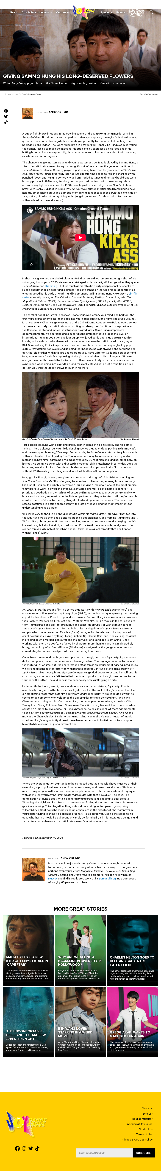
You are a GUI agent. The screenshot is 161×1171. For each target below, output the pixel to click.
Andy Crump (58, 112)
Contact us (146, 1129)
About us (147, 1108)
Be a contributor (142, 1118)
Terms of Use (144, 1134)
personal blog (107, 878)
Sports (105, 12)
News (13, 12)
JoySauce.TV (138, 11)
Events (120, 12)
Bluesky (52, 878)
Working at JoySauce (140, 1124)
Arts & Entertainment (35, 12)
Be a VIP (148, 1113)
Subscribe (143, 1152)
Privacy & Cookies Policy (137, 1139)
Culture (61, 12)
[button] (51, 12)
